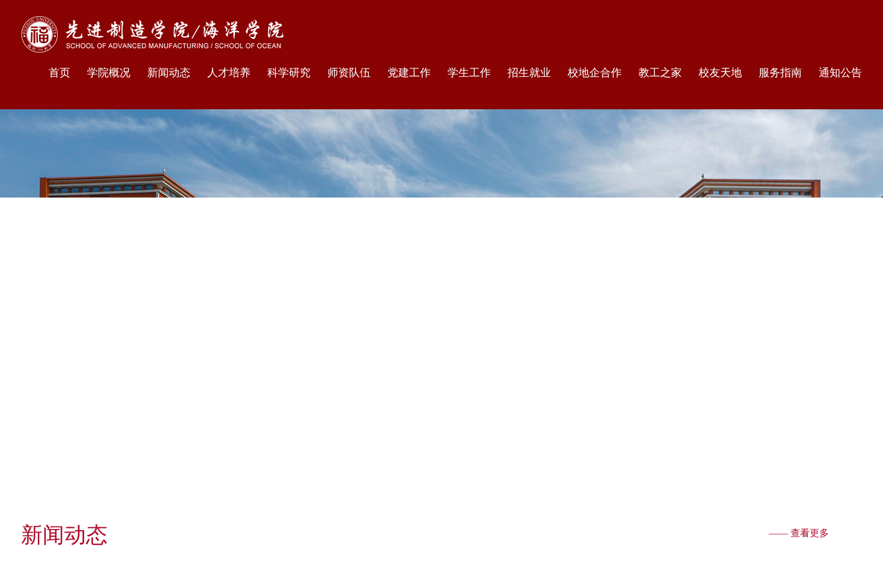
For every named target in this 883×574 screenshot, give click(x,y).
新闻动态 (168, 73)
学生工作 (469, 73)
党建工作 (409, 73)
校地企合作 (595, 73)
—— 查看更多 (799, 533)
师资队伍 (349, 73)
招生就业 (529, 73)
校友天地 (720, 73)
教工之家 (660, 73)
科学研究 (289, 73)
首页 (59, 73)
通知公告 (840, 73)
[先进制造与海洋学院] (152, 34)
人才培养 (228, 73)
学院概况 (108, 73)
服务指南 (780, 73)
